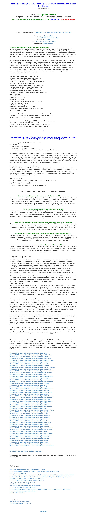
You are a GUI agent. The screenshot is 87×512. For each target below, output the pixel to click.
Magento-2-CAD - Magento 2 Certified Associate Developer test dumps (30, 415)
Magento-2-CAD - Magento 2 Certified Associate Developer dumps (28, 408)
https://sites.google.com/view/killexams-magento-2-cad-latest (27, 480)
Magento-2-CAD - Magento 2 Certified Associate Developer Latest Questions (31, 376)
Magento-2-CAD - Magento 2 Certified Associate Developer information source (32, 380)
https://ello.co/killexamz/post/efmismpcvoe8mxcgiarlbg (25, 485)
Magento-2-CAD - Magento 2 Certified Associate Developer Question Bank (31, 392)
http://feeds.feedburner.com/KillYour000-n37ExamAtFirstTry (26, 478)
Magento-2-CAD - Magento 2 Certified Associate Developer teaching (29, 424)
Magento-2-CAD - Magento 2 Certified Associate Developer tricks (28, 353)
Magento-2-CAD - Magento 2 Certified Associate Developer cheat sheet (30, 421)
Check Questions (48, 43)
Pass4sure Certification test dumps (20, 502)
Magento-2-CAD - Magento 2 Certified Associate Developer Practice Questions (32, 371)
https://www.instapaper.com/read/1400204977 (23, 487)
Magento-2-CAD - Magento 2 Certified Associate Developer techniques (30, 378)
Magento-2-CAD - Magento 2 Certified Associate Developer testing (28, 431)
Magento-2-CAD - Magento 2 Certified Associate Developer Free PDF (29, 362)
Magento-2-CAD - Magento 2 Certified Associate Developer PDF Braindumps (31, 389)
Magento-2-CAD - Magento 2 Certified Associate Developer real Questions (31, 355)
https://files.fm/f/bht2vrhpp (17, 493)
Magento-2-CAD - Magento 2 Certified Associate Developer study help (29, 383)
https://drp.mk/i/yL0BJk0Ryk (18, 473)
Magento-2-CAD (48, 36)
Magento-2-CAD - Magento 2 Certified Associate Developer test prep (29, 356)
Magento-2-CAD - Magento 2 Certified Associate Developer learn (28, 374)
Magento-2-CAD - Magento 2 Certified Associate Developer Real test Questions (32, 367)
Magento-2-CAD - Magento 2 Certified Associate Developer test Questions (31, 373)
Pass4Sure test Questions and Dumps (20, 503)
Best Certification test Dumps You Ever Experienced (26, 451)
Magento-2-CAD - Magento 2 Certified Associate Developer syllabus (29, 413)
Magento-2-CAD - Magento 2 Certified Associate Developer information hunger (32, 360)
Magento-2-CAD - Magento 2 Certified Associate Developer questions (29, 394)
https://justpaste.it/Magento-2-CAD (19, 484)
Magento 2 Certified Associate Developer (47, 38)
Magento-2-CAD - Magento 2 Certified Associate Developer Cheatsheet (30, 399)
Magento (47, 39)
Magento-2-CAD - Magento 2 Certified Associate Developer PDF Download (31, 358)
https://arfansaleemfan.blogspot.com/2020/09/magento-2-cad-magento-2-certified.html (34, 471)
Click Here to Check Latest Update (46, 41)
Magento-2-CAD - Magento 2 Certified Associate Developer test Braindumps (31, 381)
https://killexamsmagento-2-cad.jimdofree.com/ (23, 482)
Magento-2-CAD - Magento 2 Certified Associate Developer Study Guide (30, 412)
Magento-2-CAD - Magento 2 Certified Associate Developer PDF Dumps (30, 405)
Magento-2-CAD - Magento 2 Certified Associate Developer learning (29, 440)
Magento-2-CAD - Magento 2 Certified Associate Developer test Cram (29, 387)
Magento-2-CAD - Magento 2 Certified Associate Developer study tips (29, 365)
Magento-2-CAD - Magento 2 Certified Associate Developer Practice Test (30, 444)
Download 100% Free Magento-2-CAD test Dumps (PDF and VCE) (52, 32)
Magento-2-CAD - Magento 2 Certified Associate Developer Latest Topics (30, 422)
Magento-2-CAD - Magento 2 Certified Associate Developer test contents (30, 369)
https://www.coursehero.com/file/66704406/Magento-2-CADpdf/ (27, 469)
